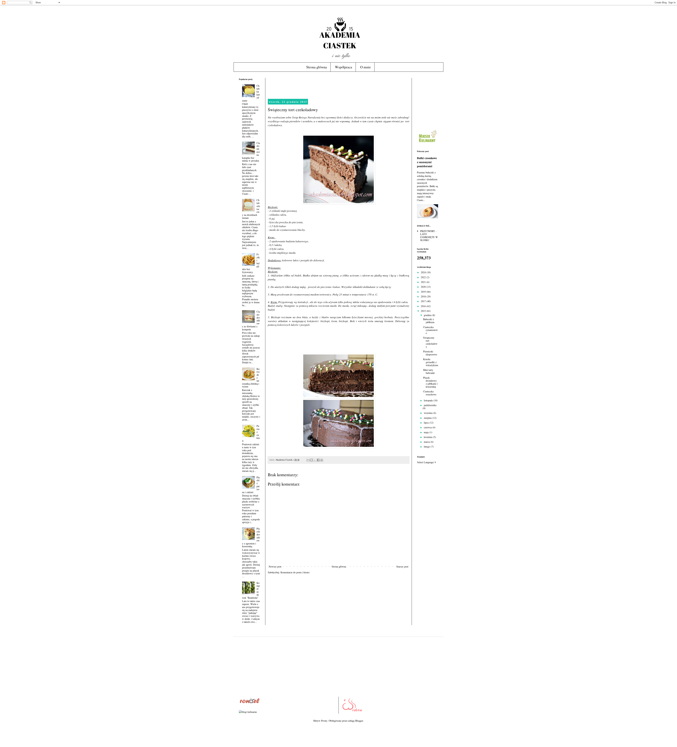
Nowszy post (275, 566)
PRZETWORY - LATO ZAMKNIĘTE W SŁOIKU (429, 235)
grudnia (428, 315)
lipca (426, 422)
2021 (423, 282)
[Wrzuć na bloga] (311, 460)
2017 (423, 301)
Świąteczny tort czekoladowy (430, 342)
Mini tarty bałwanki (429, 371)
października (430, 405)
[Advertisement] (332, 86)
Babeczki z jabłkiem (428, 320)
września (428, 413)
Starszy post (402, 566)
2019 (423, 291)
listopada (428, 400)
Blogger (359, 720)
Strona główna (316, 67)
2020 (423, 286)
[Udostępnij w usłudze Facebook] (318, 460)
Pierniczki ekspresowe (430, 353)
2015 (423, 311)
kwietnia (428, 437)
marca (427, 441)
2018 (423, 296)
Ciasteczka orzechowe (429, 393)
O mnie (365, 67)
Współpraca (343, 67)
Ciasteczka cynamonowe (430, 330)
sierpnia (428, 417)
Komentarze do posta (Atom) (295, 572)
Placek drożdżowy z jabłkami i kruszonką (430, 382)
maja (426, 432)
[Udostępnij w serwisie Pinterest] (321, 460)
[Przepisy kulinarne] (427, 143)
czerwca (428, 427)
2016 (423, 306)
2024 (423, 272)
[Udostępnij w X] (315, 460)
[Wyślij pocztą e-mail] (308, 460)
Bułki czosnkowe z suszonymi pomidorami (427, 162)
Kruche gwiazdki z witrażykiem (430, 362)
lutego (427, 446)
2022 (423, 277)
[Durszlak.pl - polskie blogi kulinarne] (248, 712)
